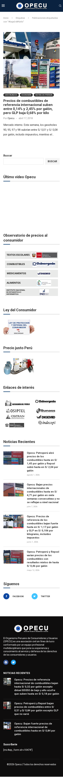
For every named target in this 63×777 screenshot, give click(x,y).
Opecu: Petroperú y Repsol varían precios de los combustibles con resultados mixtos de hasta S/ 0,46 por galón (43, 558)
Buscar (7, 155)
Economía (26, 95)
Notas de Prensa (43, 95)
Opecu (11, 118)
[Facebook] (5, 662)
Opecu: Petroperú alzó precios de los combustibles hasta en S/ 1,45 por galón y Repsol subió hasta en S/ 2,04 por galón (42, 461)
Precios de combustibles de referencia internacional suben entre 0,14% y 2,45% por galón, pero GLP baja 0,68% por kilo (28, 107)
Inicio (6, 18)
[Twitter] (13, 662)
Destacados (11, 95)
